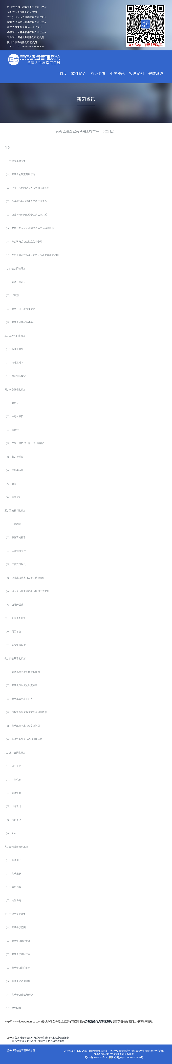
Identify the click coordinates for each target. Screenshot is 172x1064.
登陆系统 (155, 73)
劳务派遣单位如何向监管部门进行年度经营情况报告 (42, 1037)
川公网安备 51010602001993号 (127, 1057)
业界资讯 (117, 73)
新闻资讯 (86, 99)
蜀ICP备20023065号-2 (96, 1057)
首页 (63, 73)
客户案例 (136, 73)
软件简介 (78, 73)
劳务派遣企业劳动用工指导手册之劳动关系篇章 (39, 1041)
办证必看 (98, 73)
